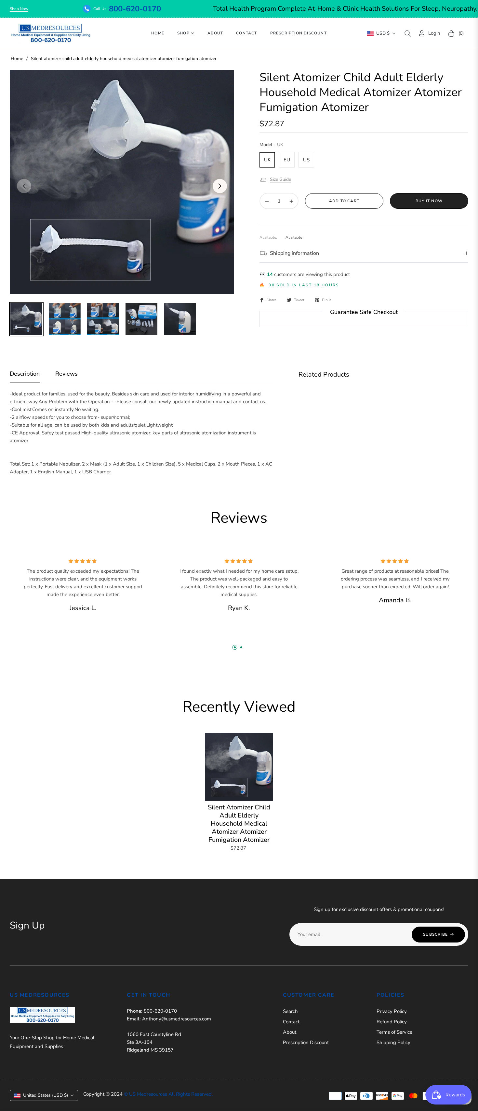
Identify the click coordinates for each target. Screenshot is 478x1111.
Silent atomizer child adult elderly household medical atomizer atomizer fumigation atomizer (239, 823)
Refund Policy (392, 1021)
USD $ (383, 33)
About (289, 1032)
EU (287, 159)
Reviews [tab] (66, 374)
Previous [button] (24, 186)
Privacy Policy (392, 1011)
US (306, 159)
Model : (271, 145)
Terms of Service (394, 1032)
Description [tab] (25, 374)
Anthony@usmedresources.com (176, 1019)
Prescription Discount (306, 1042)
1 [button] (235, 647)
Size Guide (280, 179)
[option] (122, 182)
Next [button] (220, 186)
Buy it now (429, 201)
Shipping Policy (393, 1042)
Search (290, 1011)
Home (17, 59)
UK (267, 159)
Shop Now (61, 8)
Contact (291, 1021)
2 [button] (241, 647)
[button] (408, 33)
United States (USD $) (45, 1095)
